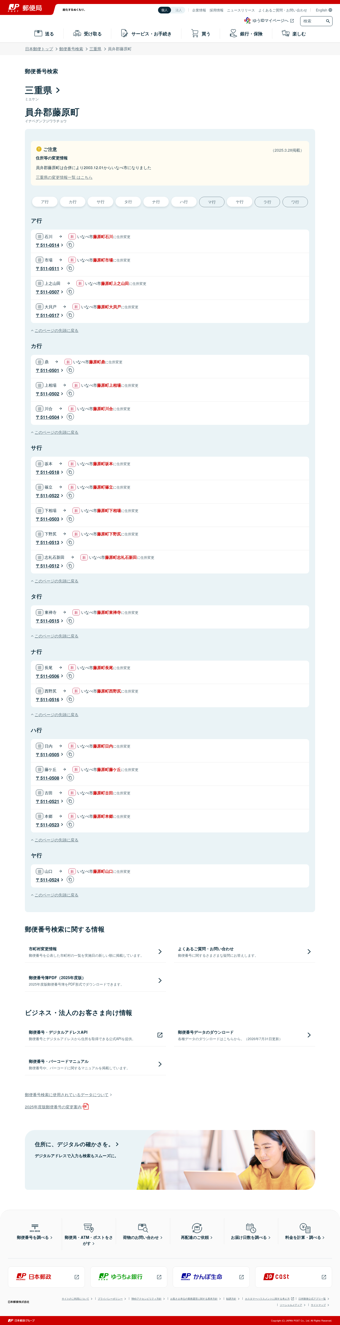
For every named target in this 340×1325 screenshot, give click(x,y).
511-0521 (49, 801)
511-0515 (49, 621)
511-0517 (49, 315)
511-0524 (49, 880)
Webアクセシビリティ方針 (146, 1298)
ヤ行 (240, 201)
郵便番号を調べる (33, 1237)
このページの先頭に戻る (56, 330)
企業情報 (199, 9)
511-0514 (49, 245)
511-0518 (49, 472)
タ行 (128, 201)
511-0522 (49, 495)
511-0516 (49, 699)
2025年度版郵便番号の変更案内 (53, 1107)
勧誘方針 (231, 1298)
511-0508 (49, 778)
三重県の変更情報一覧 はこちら (64, 177)
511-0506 (49, 676)
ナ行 (156, 201)
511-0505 (49, 754)
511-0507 (49, 292)
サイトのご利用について (75, 1298)
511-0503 (49, 519)
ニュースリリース (241, 9)
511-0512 (49, 566)
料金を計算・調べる (303, 1237)
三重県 (95, 49)
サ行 (101, 201)
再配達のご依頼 (195, 1237)
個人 (164, 10)
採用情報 (217, 9)
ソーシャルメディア (291, 1305)
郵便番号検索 (71, 49)
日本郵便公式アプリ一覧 (312, 1298)
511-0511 (49, 268)
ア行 (45, 201)
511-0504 (49, 417)
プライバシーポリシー (110, 1298)
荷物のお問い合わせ (141, 1237)
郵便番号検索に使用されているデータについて (67, 1094)
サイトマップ (318, 1305)
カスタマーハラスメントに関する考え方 (267, 1298)
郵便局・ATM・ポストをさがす (89, 1240)
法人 (178, 10)
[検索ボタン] (328, 21)
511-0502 (49, 393)
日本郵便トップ (39, 49)
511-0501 (49, 370)
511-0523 (49, 824)
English (321, 9)
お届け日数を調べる (249, 1237)
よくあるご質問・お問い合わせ (282, 9)
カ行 (73, 201)
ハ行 (184, 201)
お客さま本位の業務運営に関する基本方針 (194, 1298)
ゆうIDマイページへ (270, 20)
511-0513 (49, 542)
